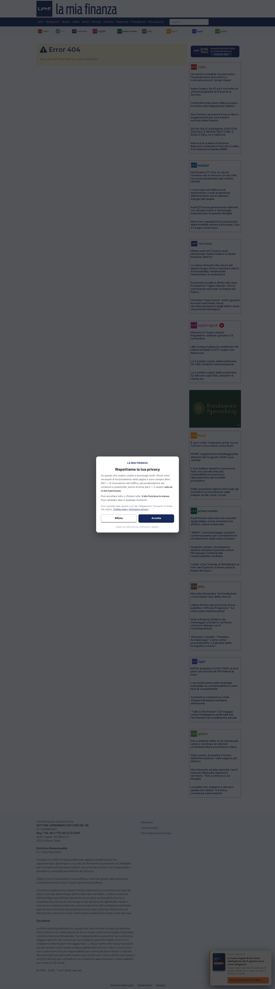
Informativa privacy (139, 509)
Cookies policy (120, 509)
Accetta (156, 518)
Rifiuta (119, 518)
